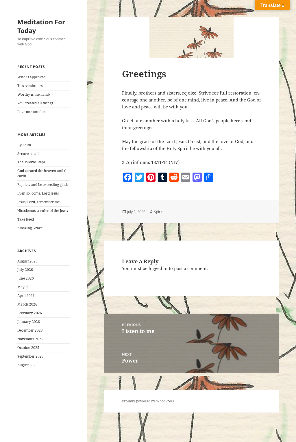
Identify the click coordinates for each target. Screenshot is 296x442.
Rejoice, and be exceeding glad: (42, 184)
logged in (158, 268)
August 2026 (27, 261)
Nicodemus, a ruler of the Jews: (42, 210)
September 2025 (30, 356)
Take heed (25, 219)
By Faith (24, 145)
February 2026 (29, 312)
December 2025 (30, 330)
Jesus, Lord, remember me (38, 201)
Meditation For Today (41, 26)
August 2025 (27, 365)
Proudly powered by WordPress (148, 401)
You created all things (35, 103)
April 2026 (26, 295)
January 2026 (28, 321)
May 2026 (25, 286)
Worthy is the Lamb (33, 94)
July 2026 (25, 269)
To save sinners (29, 85)
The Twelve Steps (31, 162)
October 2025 (28, 347)
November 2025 (30, 338)
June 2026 (25, 278)
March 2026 (27, 304)
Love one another (31, 111)
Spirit (158, 211)
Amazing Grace (29, 227)
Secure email (28, 153)
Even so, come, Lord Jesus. (38, 193)
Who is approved (31, 77)
